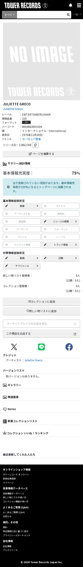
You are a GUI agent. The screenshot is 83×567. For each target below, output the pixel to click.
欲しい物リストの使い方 (14, 497)
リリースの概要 (61, 221)
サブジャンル (22, 265)
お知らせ (7, 516)
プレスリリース (10, 550)
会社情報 (7, 546)
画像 (22, 205)
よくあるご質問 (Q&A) (14, 512)
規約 (5, 527)
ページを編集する (43, 154)
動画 (22, 258)
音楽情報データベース (13, 493)
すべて (8, 15)
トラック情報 (61, 244)
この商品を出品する (18, 333)
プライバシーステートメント (16, 535)
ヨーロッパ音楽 (31, 139)
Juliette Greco (13, 109)
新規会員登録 (9, 478)
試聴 (60, 258)
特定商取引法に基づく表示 (15, 531)
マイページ (8, 482)
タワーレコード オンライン (16, 474)
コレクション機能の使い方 (15, 501)
